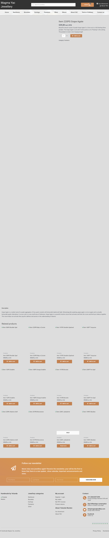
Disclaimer (106, 531)
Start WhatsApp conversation (97, 504)
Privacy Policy (97, 531)
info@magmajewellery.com (96, 509)
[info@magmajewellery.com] (84, 509)
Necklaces (16, 12)
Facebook (91, 514)
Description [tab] (5, 308)
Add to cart (77, 36)
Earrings (37, 12)
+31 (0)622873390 (94, 497)
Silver (56, 12)
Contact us (100, 12)
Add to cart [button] (12, 361)
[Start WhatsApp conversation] (84, 504)
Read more (63, 446)
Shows (64, 12)
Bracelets (27, 12)
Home (7, 12)
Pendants (47, 12)
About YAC (74, 12)
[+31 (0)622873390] (84, 498)
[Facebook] (84, 515)
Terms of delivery (87, 12)
